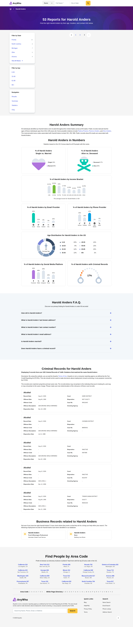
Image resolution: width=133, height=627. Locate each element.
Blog (85, 602)
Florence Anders (94, 131)
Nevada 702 (88, 564)
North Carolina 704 (88, 581)
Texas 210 (44, 581)
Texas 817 (110, 581)
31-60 (13, 76)
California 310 (23, 564)
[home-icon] (11, 9)
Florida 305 (66, 564)
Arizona (14, 56)
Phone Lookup (107, 609)
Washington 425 (22, 576)
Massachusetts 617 (88, 576)
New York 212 (44, 564)
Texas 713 (110, 570)
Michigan (15, 48)
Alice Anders (107, 131)
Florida (14, 40)
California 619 (66, 581)
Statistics (15, 105)
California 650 (44, 576)
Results (14, 96)
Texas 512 (66, 576)
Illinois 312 (66, 570)
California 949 (88, 570)
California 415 (23, 570)
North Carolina (16, 44)
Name (46, 3)
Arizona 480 (110, 576)
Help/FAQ (86, 605)
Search (72, 611)
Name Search (106, 602)
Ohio (13, 52)
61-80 (13, 80)
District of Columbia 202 (110, 564)
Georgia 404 (45, 570)
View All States (16, 60)
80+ (13, 85)
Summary (15, 101)
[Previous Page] (71, 35)
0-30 (13, 72)
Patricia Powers (83, 131)
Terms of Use (62, 376)
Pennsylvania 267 (23, 581)
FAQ (13, 110)
